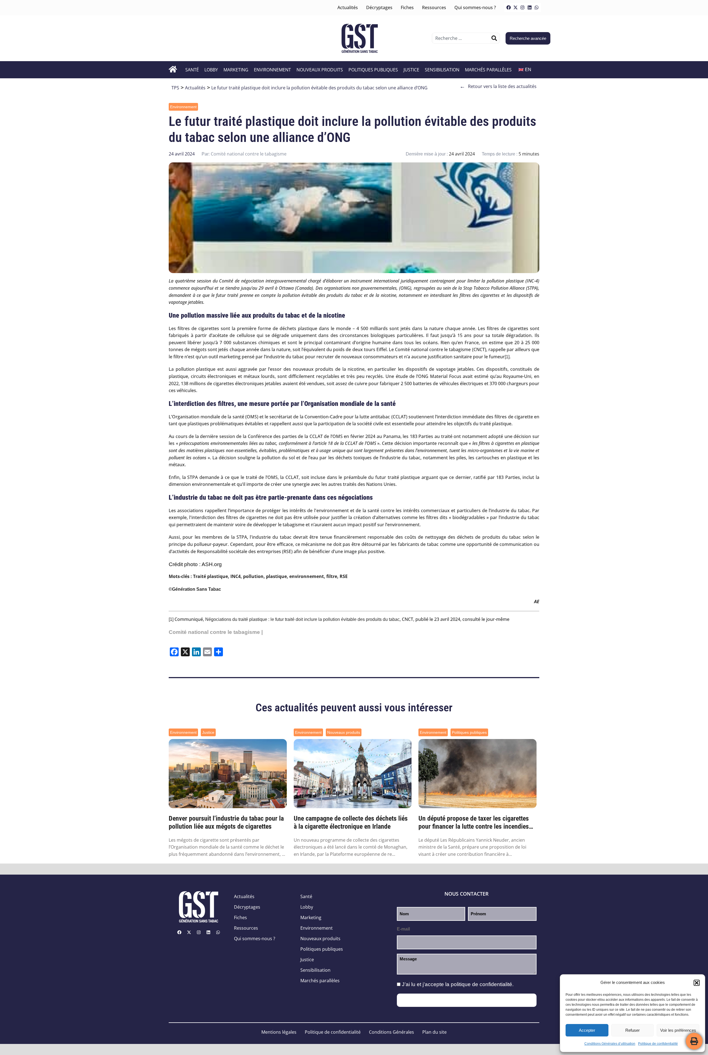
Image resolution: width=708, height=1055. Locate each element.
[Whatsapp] (536, 7)
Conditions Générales (391, 1032)
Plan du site (434, 1032)
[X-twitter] (515, 7)
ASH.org (212, 564)
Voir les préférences (678, 1030)
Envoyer (466, 1000)
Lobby (211, 70)
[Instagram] (522, 7)
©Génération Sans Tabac (195, 589)
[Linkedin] (529, 7)
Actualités (347, 7)
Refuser (632, 1030)
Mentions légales (278, 1032)
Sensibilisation (442, 70)
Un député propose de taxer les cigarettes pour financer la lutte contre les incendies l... (473, 823)
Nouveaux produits (319, 70)
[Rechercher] (494, 38)
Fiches (407, 7)
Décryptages (379, 7)
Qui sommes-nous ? (475, 7)
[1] (507, 356)
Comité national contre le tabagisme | (216, 632)
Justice (411, 70)
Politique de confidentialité (658, 1044)
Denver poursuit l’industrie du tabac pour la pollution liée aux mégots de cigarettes (226, 822)
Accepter (587, 1030)
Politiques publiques (373, 70)
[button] (696, 983)
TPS (175, 88)
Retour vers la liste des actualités (498, 86)
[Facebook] (508, 7)
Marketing (235, 70)
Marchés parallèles (488, 70)
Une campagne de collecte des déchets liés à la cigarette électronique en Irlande (351, 822)
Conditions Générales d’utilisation (609, 1044)
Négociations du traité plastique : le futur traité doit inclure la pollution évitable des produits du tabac (302, 619)
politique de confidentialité (481, 984)
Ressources (434, 7)
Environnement (272, 70)
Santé (192, 70)
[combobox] (461, 38)
